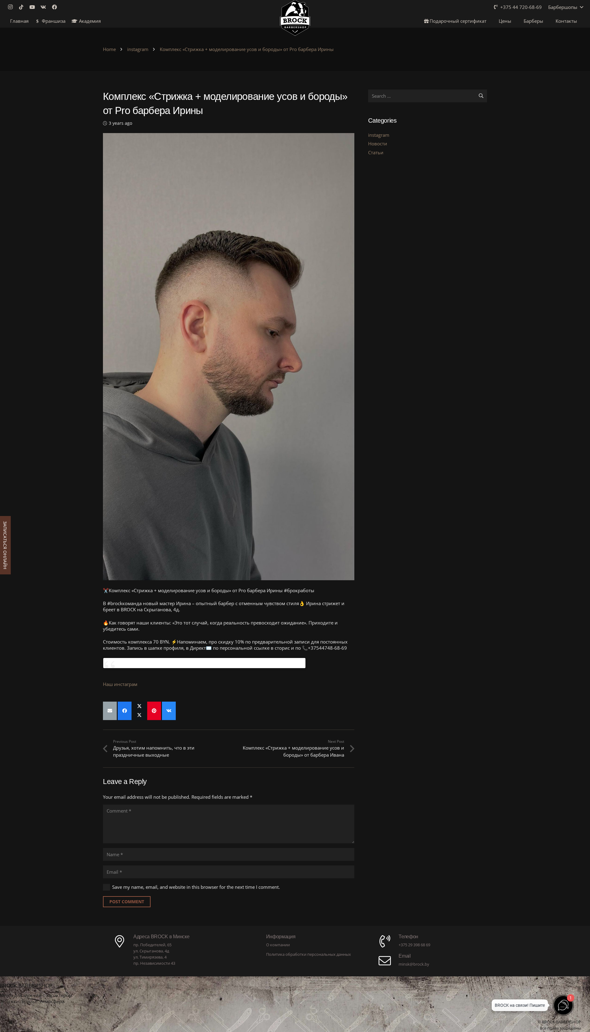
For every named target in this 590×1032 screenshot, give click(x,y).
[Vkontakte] (45, 7)
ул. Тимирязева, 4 (150, 957)
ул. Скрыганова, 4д (151, 951)
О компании (278, 944)
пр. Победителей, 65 (152, 944)
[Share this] (125, 711)
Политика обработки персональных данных (308, 954)
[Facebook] (56, 7)
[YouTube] (34, 7)
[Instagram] (12, 7)
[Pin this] (154, 711)
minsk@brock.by (414, 964)
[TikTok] (23, 7)
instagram (378, 135)
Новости (377, 143)
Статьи (376, 152)
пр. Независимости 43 (154, 963)
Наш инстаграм (120, 684)
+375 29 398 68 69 (414, 944)
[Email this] (110, 711)
